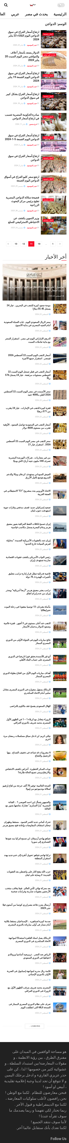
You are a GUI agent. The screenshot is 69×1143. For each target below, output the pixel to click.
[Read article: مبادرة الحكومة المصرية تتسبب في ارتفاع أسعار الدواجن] (53, 122)
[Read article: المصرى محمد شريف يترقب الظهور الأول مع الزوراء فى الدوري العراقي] (59, 991)
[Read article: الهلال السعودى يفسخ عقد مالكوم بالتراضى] (59, 709)
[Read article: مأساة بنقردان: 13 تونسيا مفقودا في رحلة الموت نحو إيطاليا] (59, 610)
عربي (15, 14)
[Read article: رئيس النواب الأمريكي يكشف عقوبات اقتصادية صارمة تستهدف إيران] (59, 560)
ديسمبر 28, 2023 (17, 211)
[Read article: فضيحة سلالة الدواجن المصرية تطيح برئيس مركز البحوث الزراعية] (53, 205)
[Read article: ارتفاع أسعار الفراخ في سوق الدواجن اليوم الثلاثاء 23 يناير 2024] (53, 39)
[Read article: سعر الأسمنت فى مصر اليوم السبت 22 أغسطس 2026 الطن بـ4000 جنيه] (59, 394)
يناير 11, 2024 (20, 124)
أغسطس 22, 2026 (55, 296)
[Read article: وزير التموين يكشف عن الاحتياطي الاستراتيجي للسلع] (53, 225)
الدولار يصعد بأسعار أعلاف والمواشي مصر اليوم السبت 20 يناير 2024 (22, 56)
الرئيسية (60, 14)
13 (16, 244)
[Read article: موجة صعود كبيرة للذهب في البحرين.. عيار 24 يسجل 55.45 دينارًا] (59, 308)
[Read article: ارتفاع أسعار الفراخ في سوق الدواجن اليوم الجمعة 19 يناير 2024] (53, 80)
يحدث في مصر (36, 14)
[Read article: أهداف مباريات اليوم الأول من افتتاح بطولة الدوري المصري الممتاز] (59, 676)
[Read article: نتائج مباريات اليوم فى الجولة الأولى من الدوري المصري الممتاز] (59, 643)
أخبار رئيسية (48, 34)
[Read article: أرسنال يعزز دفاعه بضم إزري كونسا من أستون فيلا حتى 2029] (59, 908)
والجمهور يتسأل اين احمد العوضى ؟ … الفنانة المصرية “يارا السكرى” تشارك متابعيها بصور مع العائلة (28, 805)
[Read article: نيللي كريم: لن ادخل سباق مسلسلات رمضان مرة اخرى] (59, 739)
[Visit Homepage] (32, 5)
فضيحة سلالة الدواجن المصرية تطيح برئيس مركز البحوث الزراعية (22, 201)
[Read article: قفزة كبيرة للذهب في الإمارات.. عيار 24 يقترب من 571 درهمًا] (59, 411)
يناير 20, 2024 (18, 66)
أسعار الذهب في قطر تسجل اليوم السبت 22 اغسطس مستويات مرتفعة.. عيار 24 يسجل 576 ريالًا (28, 375)
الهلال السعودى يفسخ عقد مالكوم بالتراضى (30, 706)
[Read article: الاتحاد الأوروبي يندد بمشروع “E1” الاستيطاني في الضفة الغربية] (59, 494)
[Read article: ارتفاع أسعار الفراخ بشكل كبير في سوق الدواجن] (53, 101)
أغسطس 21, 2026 (42, 649)
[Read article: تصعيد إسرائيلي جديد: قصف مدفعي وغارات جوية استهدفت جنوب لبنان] (59, 510)
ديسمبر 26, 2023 (17, 228)
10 (39, 244)
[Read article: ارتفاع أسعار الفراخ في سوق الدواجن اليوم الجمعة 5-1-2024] (53, 143)
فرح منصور (33, 124)
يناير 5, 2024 (18, 145)
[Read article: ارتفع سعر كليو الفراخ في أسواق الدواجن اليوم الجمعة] (53, 184)
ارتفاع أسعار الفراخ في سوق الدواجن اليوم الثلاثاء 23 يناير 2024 (23, 35)
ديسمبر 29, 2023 (17, 186)
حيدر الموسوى (32, 45)
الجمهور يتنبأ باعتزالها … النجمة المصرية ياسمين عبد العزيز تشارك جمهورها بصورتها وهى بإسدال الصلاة (28, 1045)
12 (23, 244)
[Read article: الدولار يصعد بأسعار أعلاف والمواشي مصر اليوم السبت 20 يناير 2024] (53, 60)
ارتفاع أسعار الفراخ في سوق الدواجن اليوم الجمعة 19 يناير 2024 (23, 77)
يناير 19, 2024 (18, 86)
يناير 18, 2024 (18, 103)
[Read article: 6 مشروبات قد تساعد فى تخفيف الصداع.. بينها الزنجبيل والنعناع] (59, 756)
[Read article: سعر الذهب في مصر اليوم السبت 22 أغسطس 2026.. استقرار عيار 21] (59, 444)
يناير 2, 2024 (18, 165)
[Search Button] (6, 5)
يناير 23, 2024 (18, 45)
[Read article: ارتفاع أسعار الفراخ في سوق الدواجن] (53, 163)
